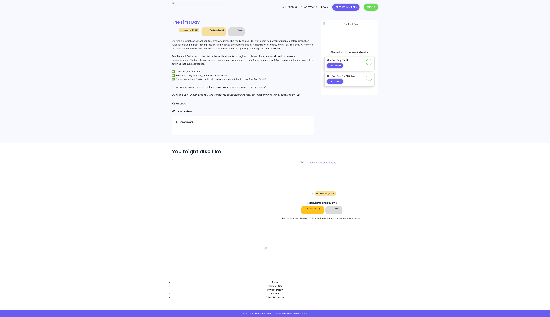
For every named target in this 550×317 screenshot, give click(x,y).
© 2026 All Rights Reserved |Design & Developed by (275, 313)
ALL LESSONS (289, 7)
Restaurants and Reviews (322, 203)
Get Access (335, 65)
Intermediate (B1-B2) (189, 30)
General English (316, 209)
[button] (275, 226)
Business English (217, 30)
